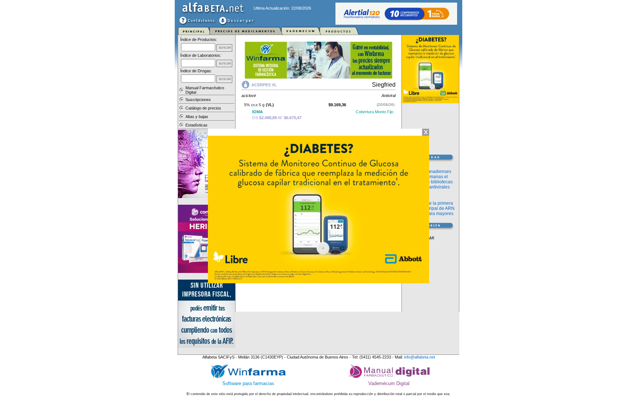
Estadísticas (196, 125)
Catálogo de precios (203, 108)
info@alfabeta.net (419, 357)
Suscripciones (198, 99)
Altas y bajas (196, 116)
